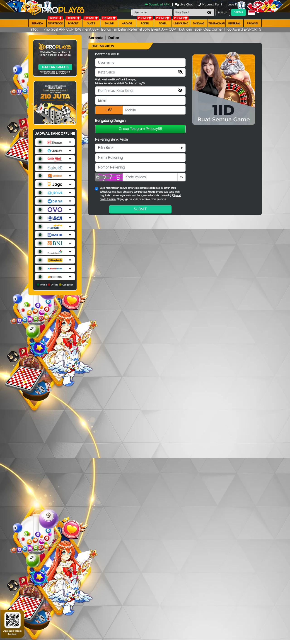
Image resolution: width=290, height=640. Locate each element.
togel (163, 23)
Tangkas (199, 23)
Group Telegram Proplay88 (140, 129)
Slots (91, 23)
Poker (145, 23)
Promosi (252, 23)
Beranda (37, 23)
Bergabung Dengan (110, 121)
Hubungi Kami (212, 4)
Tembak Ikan (216, 23)
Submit (140, 209)
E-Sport (73, 23)
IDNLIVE (109, 23)
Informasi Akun (107, 54)
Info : (34, 29)
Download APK (159, 4)
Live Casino (181, 23)
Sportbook (55, 23)
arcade (127, 23)
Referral (234, 23)
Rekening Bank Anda (111, 139)
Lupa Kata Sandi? (239, 4)
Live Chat (186, 4)
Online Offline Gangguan (56, 284)
